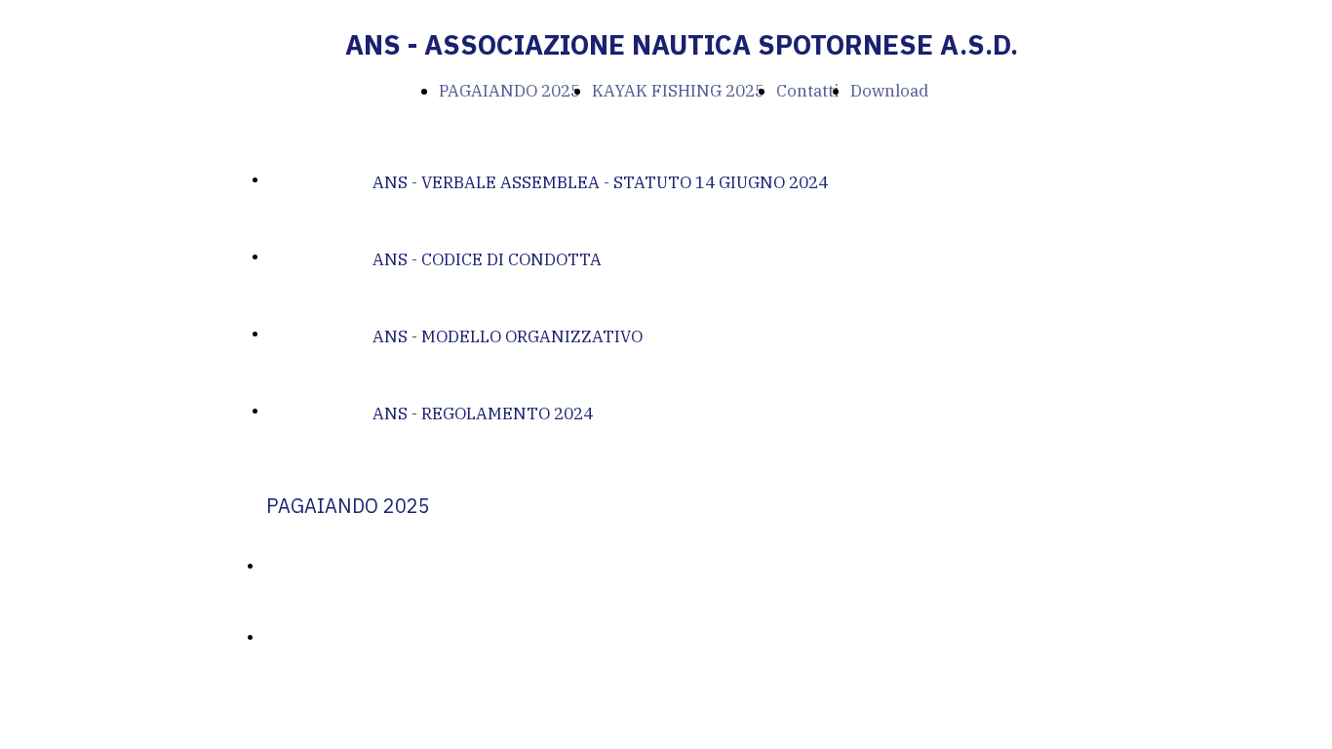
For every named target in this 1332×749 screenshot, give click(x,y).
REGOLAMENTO (317, 565)
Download (889, 90)
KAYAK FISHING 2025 (678, 90)
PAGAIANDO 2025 (509, 90)
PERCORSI (296, 637)
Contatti (807, 90)
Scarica (292, 179)
